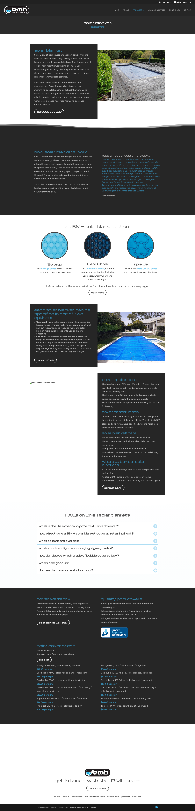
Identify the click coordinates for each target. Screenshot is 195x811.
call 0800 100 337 (49, 111)
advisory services (156, 10)
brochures (174, 10)
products (77, 797)
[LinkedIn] (156, 807)
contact (187, 10)
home (116, 10)
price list (44, 659)
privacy (125, 797)
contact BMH (46, 360)
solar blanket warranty (53, 622)
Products (137, 10)
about (126, 10)
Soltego (54, 264)
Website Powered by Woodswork (83, 807)
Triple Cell (140, 264)
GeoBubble (97, 264)
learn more (97, 292)
